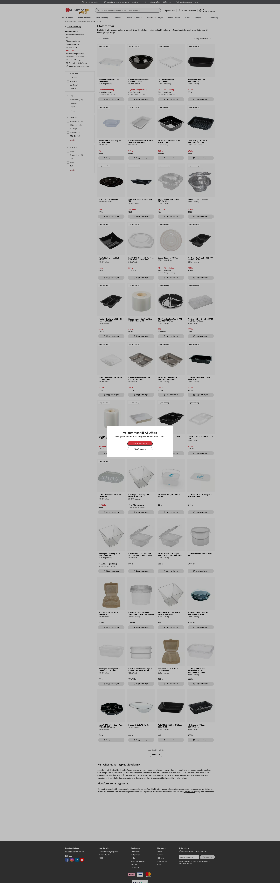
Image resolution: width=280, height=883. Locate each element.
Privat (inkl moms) (140, 449)
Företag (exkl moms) (140, 443)
